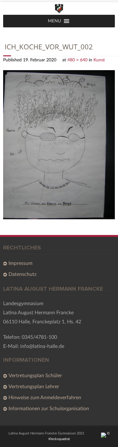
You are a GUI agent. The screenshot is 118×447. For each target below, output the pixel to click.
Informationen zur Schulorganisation (48, 408)
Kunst (99, 60)
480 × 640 (77, 60)
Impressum (20, 263)
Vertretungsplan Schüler (35, 375)
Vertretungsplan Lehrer (33, 386)
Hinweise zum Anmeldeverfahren (44, 397)
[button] (54, 21)
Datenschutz (22, 274)
